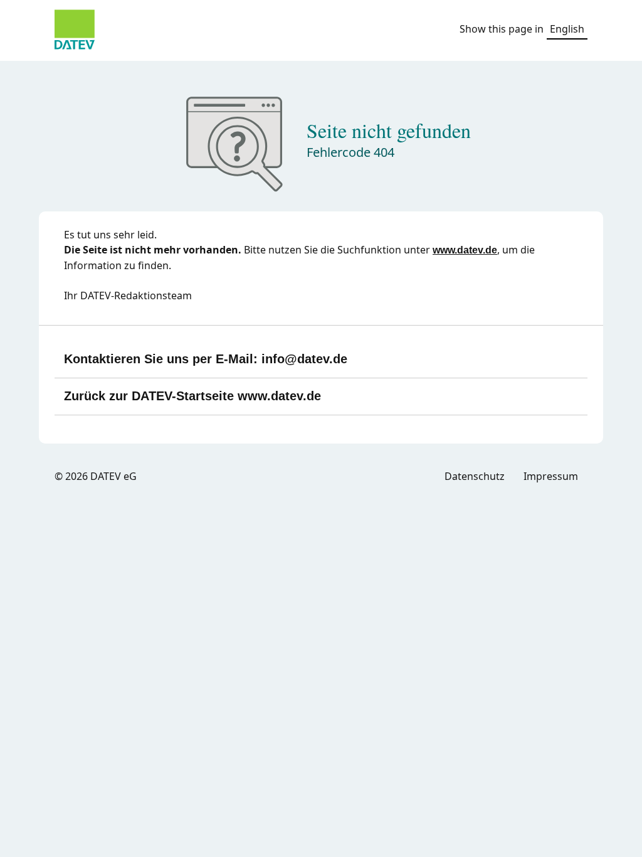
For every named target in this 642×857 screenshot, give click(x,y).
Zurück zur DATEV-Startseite (192, 396)
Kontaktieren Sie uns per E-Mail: (205, 359)
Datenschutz (475, 476)
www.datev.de (465, 250)
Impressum (551, 476)
